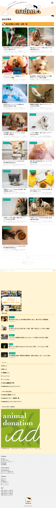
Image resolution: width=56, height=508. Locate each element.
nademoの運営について (9, 394)
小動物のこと (6, 372)
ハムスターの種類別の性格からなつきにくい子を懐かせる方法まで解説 (28, 337)
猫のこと (4, 369)
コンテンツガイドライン (8, 473)
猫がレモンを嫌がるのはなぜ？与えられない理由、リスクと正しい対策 (28, 346)
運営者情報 (5, 470)
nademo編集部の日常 (8, 383)
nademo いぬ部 (7, 490)
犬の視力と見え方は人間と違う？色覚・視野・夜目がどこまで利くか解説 (29, 328)
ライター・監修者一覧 (7, 471)
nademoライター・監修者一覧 (10, 398)
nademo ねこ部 (7, 492)
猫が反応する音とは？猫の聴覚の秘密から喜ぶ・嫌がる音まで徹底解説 (28, 319)
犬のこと (4, 366)
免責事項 (4, 464)
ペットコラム (6, 379)
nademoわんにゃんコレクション (11, 386)
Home (3, 458)
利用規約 (4, 463)
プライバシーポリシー (7, 461)
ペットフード (6, 376)
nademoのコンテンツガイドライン (12, 401)
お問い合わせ (5, 460)
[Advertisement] (11, 281)
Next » (28, 257)
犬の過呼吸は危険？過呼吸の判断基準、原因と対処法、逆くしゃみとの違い (30, 355)
